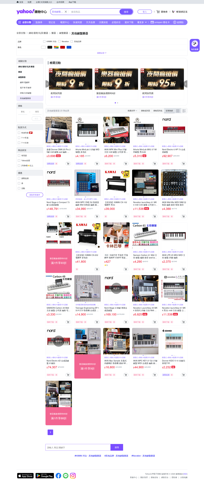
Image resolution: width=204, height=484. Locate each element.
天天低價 (90, 22)
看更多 (140, 22)
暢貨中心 (64, 22)
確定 (36, 118)
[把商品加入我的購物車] (68, 163)
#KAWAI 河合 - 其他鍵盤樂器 (88, 455)
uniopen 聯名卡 (162, 22)
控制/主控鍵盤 (25, 93)
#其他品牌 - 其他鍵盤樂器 (116, 455)
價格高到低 (157, 110)
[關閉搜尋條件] (65, 11)
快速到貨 (77, 22)
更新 (185, 473)
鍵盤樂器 (22, 77)
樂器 (20, 71)
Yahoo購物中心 (32, 11)
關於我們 (144, 477)
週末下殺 (129, 22)
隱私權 (174, 477)
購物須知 (154, 477)
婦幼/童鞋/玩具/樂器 (26, 66)
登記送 (52, 22)
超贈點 (180, 22)
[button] (47, 84)
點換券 (39, 22)
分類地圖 (183, 477)
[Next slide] (70, 129)
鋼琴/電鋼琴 (25, 82)
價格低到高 (145, 110)
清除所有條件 (34, 194)
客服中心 (133, 477)
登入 (145, 11)
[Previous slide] (47, 129)
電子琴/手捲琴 (25, 87)
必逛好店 (116, 22)
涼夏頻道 (103, 22)
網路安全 (164, 477)
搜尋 (117, 447)
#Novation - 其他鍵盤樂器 (143, 455)
